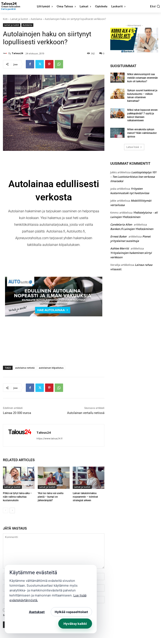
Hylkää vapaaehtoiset (71, 612)
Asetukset (37, 612)
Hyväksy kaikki (75, 624)
